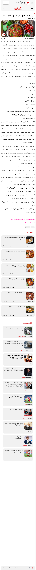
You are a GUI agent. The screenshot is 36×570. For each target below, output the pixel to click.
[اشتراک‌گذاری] (29, 568)
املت (33, 227)
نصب (6, 3)
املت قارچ (27, 227)
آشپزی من (32, 14)
